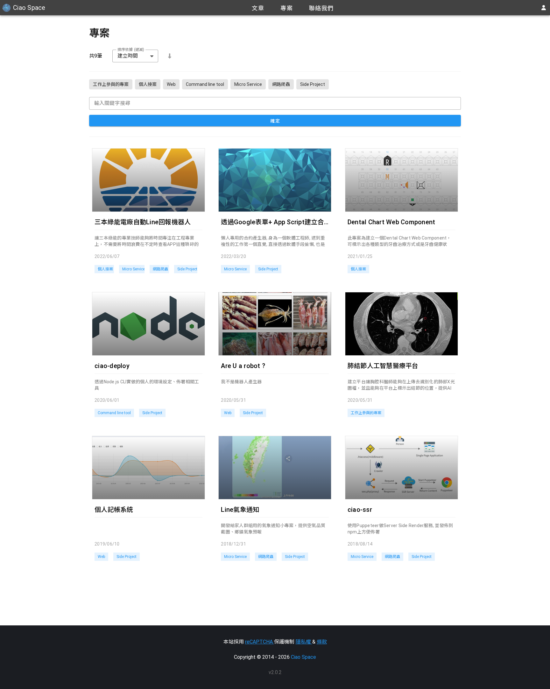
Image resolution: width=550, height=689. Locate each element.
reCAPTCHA (259, 642)
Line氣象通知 (240, 509)
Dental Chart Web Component (391, 222)
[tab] (257, 7)
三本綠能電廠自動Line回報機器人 (143, 222)
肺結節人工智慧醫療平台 (383, 366)
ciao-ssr (360, 509)
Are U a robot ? (243, 366)
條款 (322, 642)
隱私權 (304, 642)
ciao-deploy (112, 366)
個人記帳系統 (114, 509)
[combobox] (135, 56)
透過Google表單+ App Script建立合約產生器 (285, 222)
